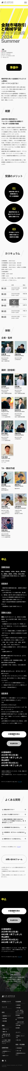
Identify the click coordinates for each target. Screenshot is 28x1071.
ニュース (4, 1007)
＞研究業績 (4, 1018)
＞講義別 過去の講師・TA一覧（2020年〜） (6, 1035)
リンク (19, 781)
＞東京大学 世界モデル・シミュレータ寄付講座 (20, 1023)
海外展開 (18, 1027)
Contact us (14, 987)
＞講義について (5, 1029)
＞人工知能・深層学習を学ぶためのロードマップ (6, 1041)
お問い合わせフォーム (14, 859)
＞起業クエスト (5, 1055)
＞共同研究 (18, 1005)
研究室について (6, 1001)
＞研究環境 (4, 1021)
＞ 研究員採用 (19, 1048)
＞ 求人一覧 (18, 1050)
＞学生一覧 (18, 1040)
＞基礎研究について (6, 1016)
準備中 (14, 67)
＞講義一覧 (4, 1031)
